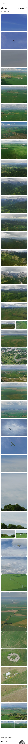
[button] (26, 2)
